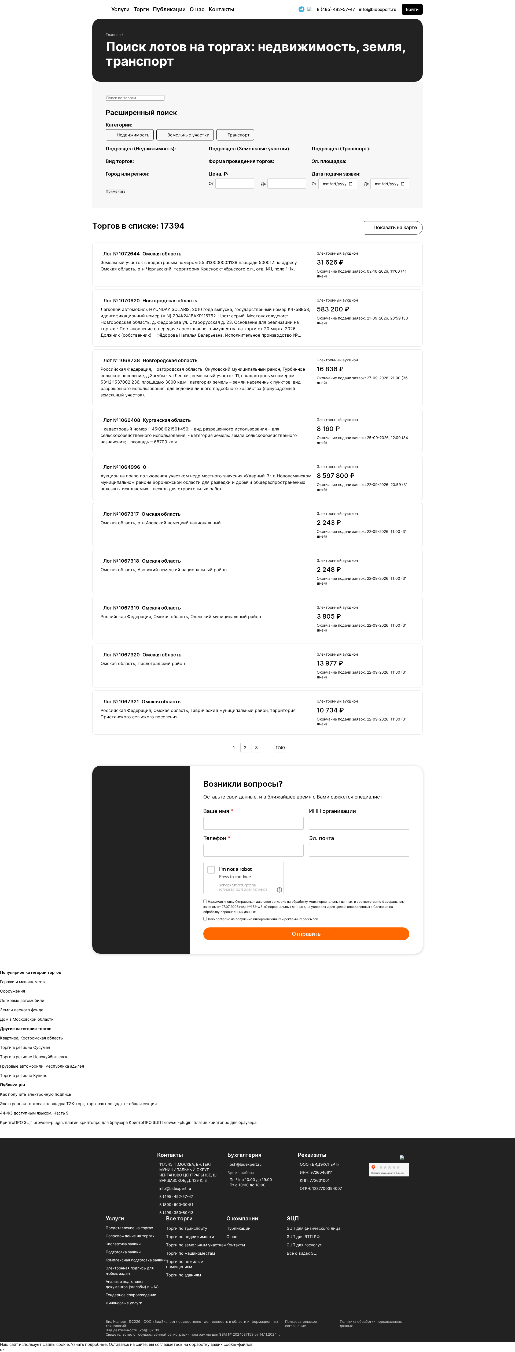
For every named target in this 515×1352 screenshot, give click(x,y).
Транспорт (238, 135)
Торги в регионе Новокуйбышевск (33, 1056)
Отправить (306, 934)
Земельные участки (188, 135)
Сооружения (12, 991)
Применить (115, 191)
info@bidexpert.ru (377, 9)
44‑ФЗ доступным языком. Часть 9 (34, 1113)
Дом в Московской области (27, 1019)
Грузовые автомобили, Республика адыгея (42, 1066)
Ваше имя (218, 811)
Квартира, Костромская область (31, 1038)
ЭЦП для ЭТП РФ (303, 1236)
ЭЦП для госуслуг (304, 1244)
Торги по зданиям (183, 1274)
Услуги (120, 9)
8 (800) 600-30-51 (176, 1204)
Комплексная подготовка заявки (135, 1260)
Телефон (216, 838)
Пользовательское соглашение (301, 1323)
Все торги (179, 1218)
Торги (141, 9)
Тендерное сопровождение (131, 1294)
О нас (197, 9)
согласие (223, 919)
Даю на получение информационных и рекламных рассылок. (263, 919)
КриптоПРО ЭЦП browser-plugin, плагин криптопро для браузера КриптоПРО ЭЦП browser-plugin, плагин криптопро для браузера (128, 1122)
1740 (280, 747)
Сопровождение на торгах (130, 1236)
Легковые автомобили (22, 1000)
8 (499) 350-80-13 (176, 1212)
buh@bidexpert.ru (246, 1164)
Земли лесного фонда (21, 1009)
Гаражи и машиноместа (23, 981)
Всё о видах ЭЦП (303, 1253)
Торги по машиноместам (190, 1253)
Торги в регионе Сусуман (25, 1047)
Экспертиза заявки (123, 1244)
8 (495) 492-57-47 (336, 9)
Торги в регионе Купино (23, 1075)
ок (2, 1349)
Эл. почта (321, 838)
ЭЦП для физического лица (313, 1228)
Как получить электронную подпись (35, 1094)
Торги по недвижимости (190, 1236)
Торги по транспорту (186, 1228)
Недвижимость (133, 135)
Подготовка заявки (123, 1252)
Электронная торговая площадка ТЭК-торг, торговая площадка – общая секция (78, 1103)
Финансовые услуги (124, 1303)
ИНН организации (332, 811)
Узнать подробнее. (89, 1344)
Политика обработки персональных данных (371, 1323)
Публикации (169, 9)
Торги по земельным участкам (196, 1244)
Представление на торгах (129, 1227)
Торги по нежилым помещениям (184, 1264)
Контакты (221, 9)
